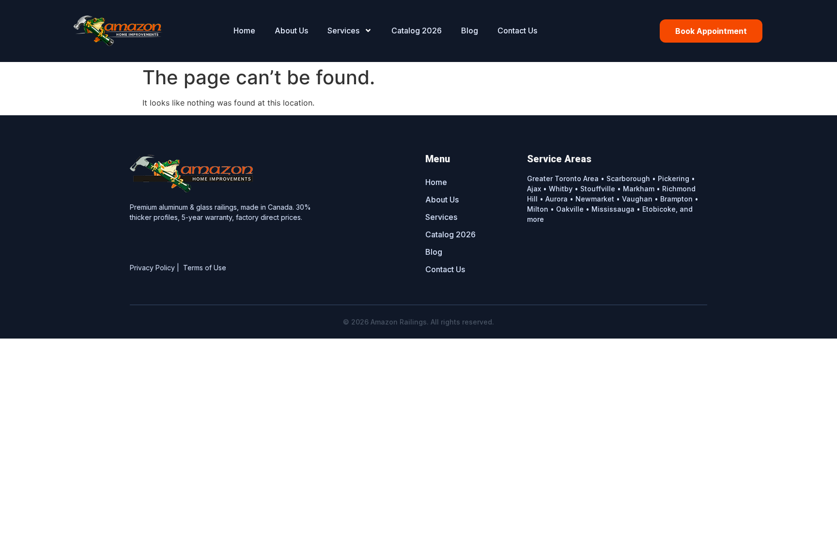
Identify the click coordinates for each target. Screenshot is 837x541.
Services (343, 30)
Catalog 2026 (416, 30)
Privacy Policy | (156, 267)
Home (244, 30)
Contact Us (517, 30)
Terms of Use (204, 267)
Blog (469, 30)
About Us (291, 30)
